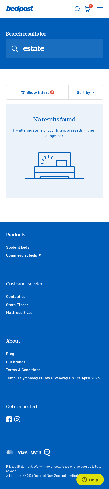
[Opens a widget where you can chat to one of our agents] (90, 480)
